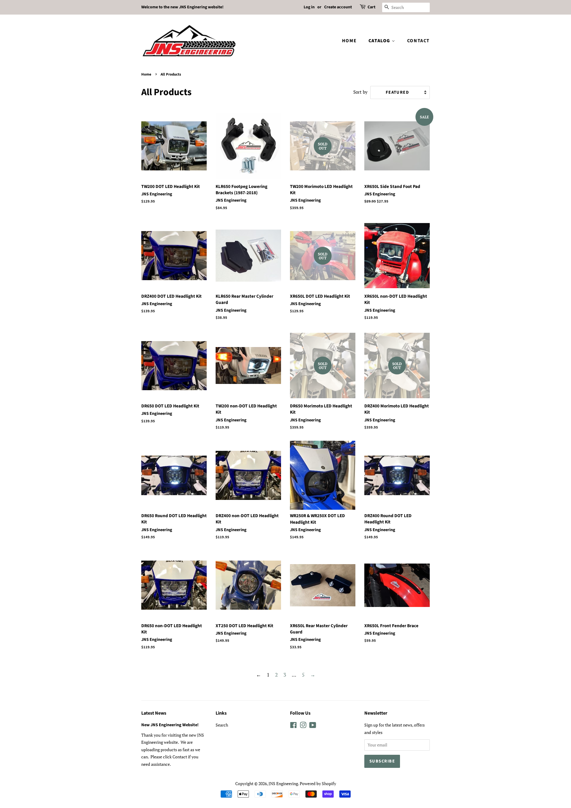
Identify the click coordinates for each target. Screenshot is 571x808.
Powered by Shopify (318, 783)
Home (349, 40)
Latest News (153, 713)
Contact (418, 40)
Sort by (360, 92)
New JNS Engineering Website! (170, 725)
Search (222, 725)
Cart (371, 7)
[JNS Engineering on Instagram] (303, 726)
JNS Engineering (283, 783)
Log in (309, 7)
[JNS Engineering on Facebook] (293, 726)
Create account (338, 7)
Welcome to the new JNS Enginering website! (182, 7)
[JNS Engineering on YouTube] (312, 726)
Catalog (380, 40)
